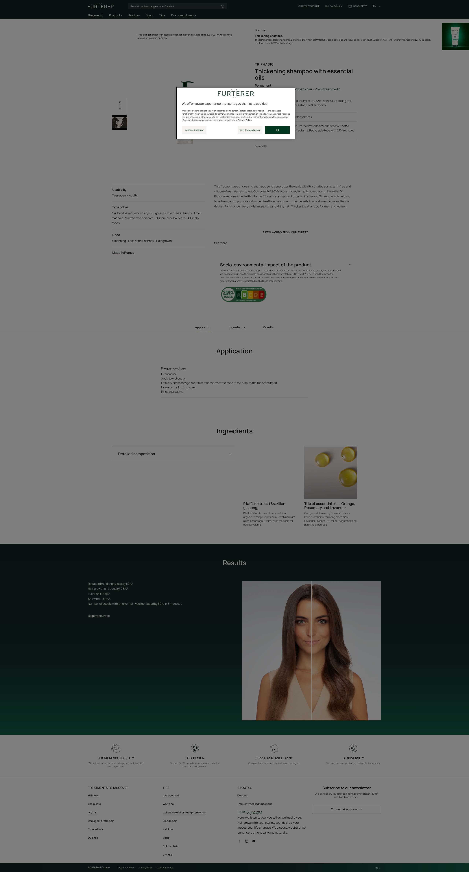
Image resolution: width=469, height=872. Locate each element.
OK (277, 130)
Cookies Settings (194, 130)
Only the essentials (250, 130)
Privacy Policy (245, 120)
